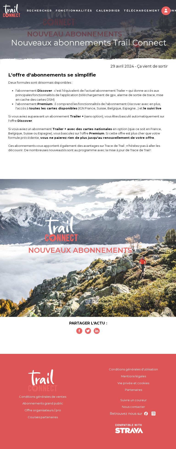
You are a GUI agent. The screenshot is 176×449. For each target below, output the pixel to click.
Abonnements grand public (42, 403)
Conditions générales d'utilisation (133, 369)
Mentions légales (133, 376)
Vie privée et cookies (133, 383)
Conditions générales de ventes (42, 396)
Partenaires (133, 390)
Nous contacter (133, 407)
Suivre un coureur (133, 400)
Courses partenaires (43, 417)
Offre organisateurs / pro (43, 410)
